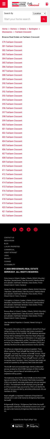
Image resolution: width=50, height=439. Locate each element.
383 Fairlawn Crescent (12, 54)
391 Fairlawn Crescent (12, 87)
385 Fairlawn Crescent (12, 62)
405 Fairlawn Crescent (12, 145)
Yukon (17, 285)
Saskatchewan (16, 280)
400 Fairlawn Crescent (12, 124)
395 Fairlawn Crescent (12, 104)
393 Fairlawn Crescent (12, 96)
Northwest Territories (21, 283)
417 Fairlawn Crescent (12, 195)
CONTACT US (9, 238)
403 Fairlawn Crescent (12, 137)
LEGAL (6, 256)
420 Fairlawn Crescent (12, 207)
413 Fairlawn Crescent (12, 178)
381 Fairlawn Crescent (12, 46)
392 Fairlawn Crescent (12, 91)
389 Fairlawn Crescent (12, 79)
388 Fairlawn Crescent (12, 75)
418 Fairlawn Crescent (12, 199)
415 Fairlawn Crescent (12, 186)
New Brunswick (27, 280)
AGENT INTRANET (10, 253)
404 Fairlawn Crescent (12, 141)
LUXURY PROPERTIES (12, 246)
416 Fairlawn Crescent (12, 191)
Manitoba (7, 280)
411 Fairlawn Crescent (12, 170)
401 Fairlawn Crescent (12, 129)
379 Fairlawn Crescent (12, 42)
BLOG (6, 243)
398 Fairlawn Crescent (12, 116)
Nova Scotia (33, 283)
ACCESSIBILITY (9, 265)
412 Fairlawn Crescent (12, 174)
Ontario (16, 278)
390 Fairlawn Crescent (12, 83)
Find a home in (9, 278)
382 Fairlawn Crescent (12, 50)
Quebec (23, 278)
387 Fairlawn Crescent (12, 71)
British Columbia (38, 278)
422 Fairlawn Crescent (12, 215)
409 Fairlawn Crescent (12, 162)
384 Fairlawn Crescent (12, 58)
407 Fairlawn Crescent (12, 153)
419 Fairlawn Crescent (12, 203)
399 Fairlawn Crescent (12, 120)
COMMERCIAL (9, 250)
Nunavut (23, 285)
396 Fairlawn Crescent (12, 108)
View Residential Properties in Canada (16, 322)
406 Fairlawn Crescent (12, 149)
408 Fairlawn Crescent (12, 158)
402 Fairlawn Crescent (12, 133)
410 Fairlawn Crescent (12, 166)
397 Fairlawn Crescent (12, 112)
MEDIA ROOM (9, 241)
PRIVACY (7, 258)
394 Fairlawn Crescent (12, 100)
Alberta (29, 278)
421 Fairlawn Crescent (12, 211)
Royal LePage (26, 4)
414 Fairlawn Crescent (12, 182)
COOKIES (7, 261)
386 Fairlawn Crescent (12, 67)
